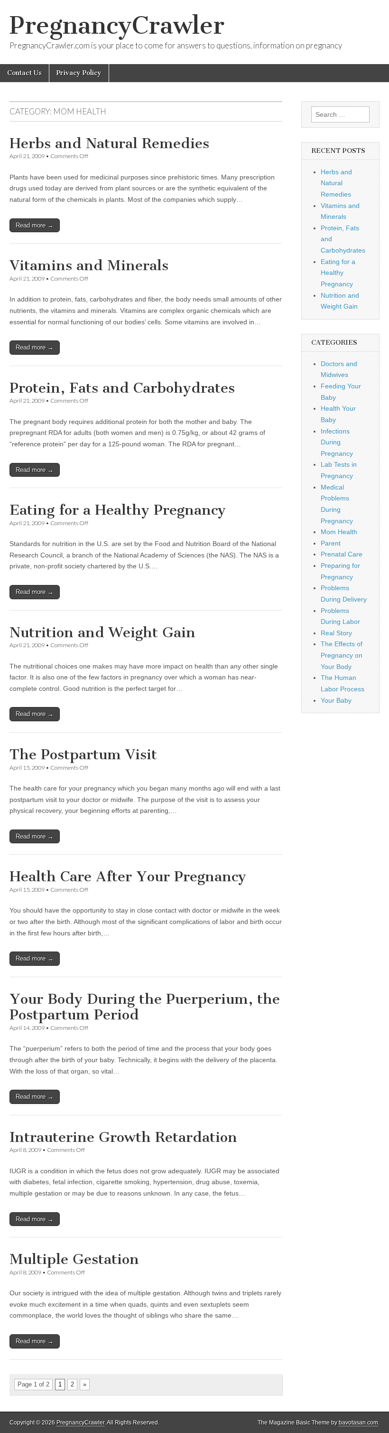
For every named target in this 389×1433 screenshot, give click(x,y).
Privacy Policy (79, 73)
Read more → (35, 225)
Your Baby (336, 700)
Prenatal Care (341, 554)
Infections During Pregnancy (337, 442)
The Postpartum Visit (83, 754)
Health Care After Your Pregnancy (127, 876)
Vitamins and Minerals (88, 265)
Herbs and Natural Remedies (109, 143)
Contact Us (24, 73)
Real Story (336, 633)
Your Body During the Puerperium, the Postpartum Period (144, 1007)
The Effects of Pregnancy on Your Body (341, 655)
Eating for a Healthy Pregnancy (117, 510)
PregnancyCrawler (116, 25)
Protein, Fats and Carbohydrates (122, 387)
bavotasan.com (358, 1422)
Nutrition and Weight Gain (102, 632)
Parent (331, 543)
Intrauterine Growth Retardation (123, 1137)
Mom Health (339, 532)
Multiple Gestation (74, 1259)
